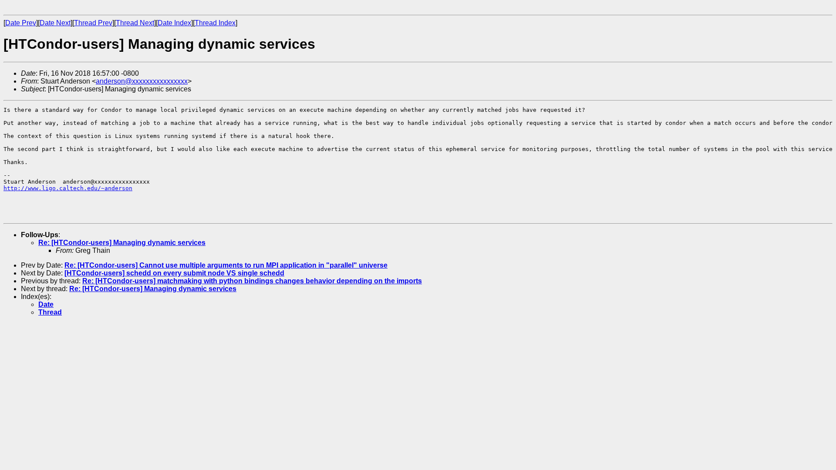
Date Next (55, 23)
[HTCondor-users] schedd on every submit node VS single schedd (174, 273)
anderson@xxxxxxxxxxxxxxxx (142, 81)
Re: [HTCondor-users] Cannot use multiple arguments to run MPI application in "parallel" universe (226, 265)
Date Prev (20, 23)
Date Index (174, 23)
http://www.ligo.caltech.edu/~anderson (67, 188)
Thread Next (135, 23)
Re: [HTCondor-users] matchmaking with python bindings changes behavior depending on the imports (252, 281)
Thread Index (215, 23)
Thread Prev (93, 23)
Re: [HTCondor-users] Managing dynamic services (122, 242)
